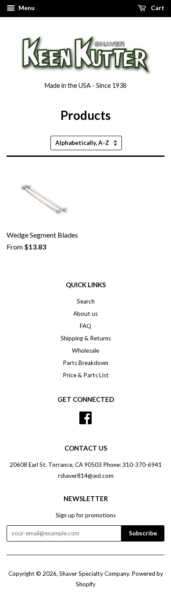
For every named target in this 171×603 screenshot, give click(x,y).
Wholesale (85, 350)
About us (85, 313)
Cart (157, 7)
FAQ (85, 325)
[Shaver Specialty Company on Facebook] (85, 416)
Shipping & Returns (86, 338)
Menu (26, 7)
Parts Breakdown (85, 362)
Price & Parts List (86, 375)
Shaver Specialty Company (94, 573)
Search (86, 301)
